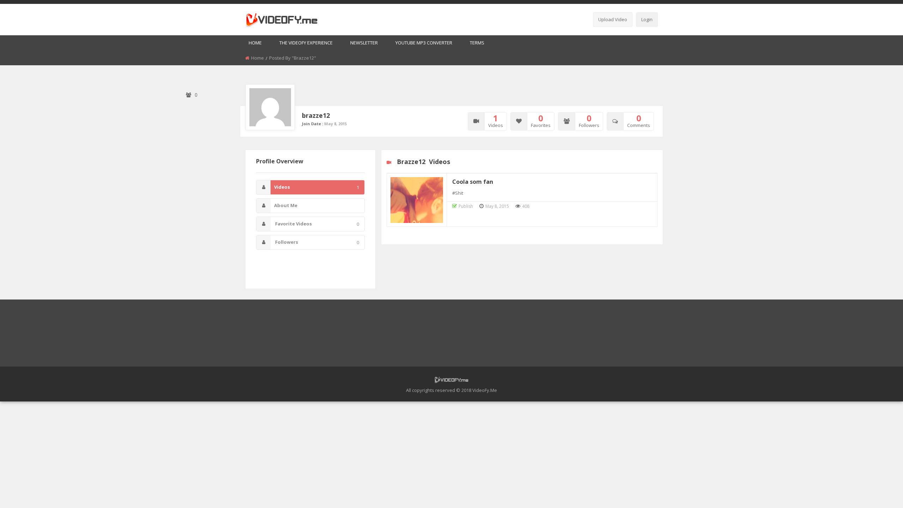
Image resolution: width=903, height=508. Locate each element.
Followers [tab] (316, 242)
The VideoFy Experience (306, 43)
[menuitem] (255, 43)
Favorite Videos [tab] (316, 223)
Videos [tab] (316, 187)
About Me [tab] (285, 205)
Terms (477, 43)
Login (647, 19)
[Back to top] (880, 492)
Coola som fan (472, 182)
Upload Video (612, 19)
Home (255, 43)
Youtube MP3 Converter (423, 43)
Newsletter (364, 43)
